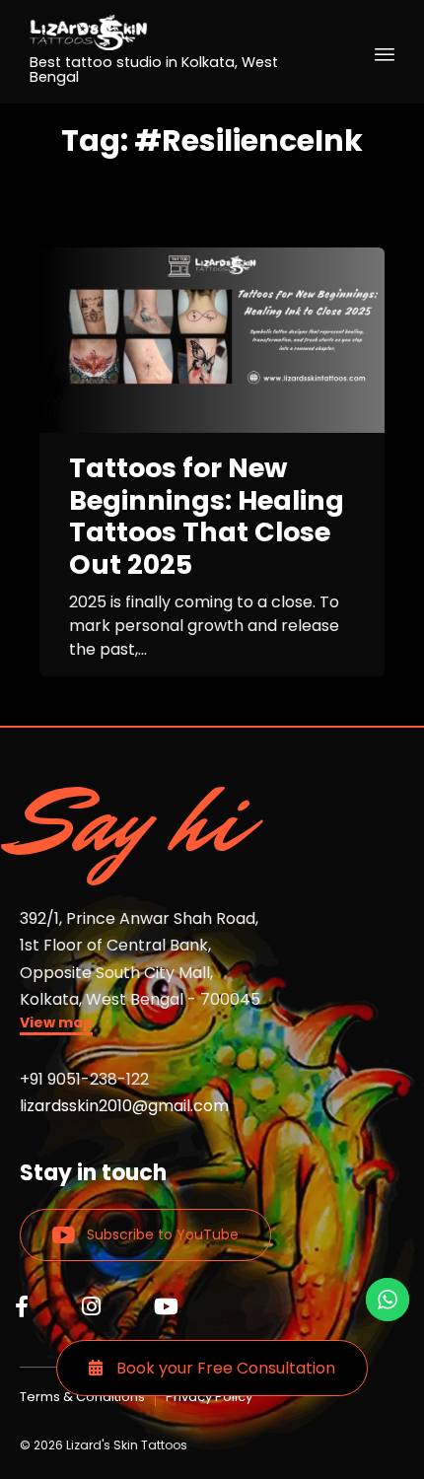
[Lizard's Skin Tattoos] (177, 32)
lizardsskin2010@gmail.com (124, 1105)
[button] (56, 1025)
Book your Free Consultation (223, 1368)
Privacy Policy (209, 1396)
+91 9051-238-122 (84, 1079)
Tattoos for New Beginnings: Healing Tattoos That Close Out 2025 (206, 517)
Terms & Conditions (82, 1396)
